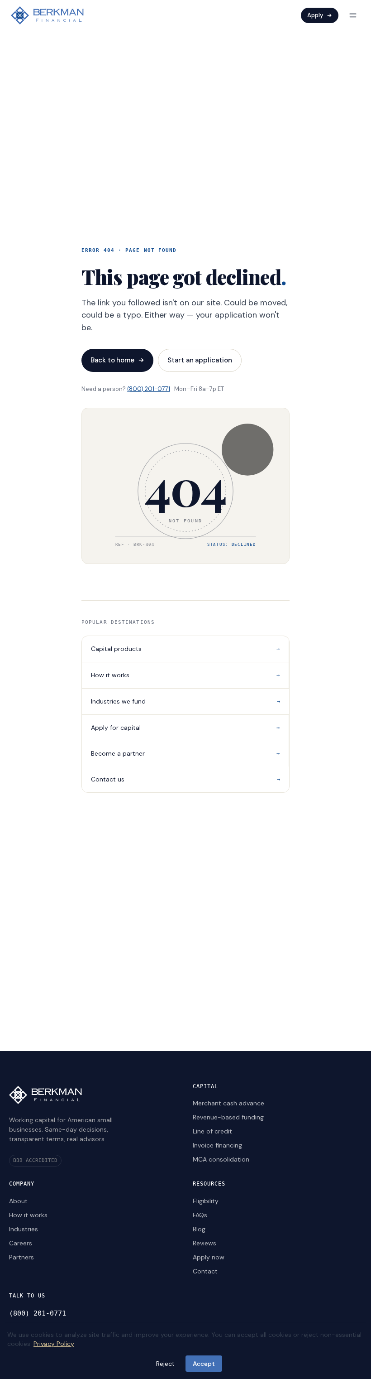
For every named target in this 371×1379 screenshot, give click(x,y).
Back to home (112, 360)
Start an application (199, 360)
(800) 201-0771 (148, 389)
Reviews (204, 1243)
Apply (315, 15)
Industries (23, 1229)
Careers (20, 1243)
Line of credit (212, 1131)
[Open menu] (353, 15)
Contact (205, 1271)
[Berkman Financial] (47, 15)
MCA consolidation (221, 1159)
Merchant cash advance (228, 1103)
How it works (28, 1215)
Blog (199, 1229)
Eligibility (206, 1201)
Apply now (208, 1257)
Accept (204, 1364)
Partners (21, 1257)
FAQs (200, 1215)
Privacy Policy (53, 1344)
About (18, 1201)
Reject (165, 1364)
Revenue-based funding (228, 1117)
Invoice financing (217, 1145)
